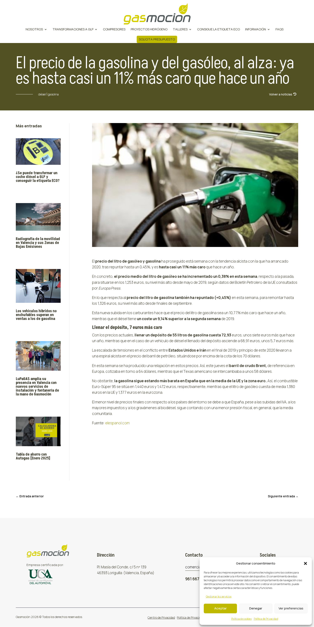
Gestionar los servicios (218, 596)
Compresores (114, 29)
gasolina (53, 94)
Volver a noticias (280, 94)
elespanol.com (117, 422)
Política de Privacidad (266, 619)
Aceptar (220, 608)
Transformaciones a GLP (73, 29)
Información (255, 29)
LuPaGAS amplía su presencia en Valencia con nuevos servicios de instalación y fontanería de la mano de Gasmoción (37, 386)
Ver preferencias (291, 608)
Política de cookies (241, 619)
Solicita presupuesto (157, 39)
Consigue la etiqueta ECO (218, 29)
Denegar (255, 608)
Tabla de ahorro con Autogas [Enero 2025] (33, 456)
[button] (305, 563)
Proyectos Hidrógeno (149, 29)
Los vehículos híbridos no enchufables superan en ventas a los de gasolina (36, 314)
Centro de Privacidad (161, 617)
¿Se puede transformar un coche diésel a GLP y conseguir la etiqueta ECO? (38, 176)
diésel (42, 94)
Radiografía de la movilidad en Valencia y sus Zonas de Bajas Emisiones (38, 242)
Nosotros (34, 29)
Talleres (180, 29)
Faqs (279, 29)
